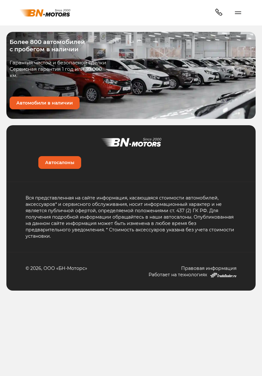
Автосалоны (59, 162)
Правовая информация (208, 268)
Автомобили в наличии (44, 103)
